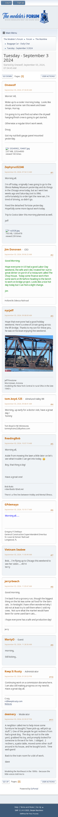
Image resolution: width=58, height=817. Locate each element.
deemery (10, 714)
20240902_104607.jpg (19, 148)
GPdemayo (12, 504)
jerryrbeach (12, 581)
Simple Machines (36, 810)
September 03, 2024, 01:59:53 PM (18, 676)
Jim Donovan (13, 249)
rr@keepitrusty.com (13, 701)
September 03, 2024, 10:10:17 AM (18, 509)
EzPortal (34, 788)
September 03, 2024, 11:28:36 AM (18, 644)
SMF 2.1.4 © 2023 (22, 810)
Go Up (6, 782)
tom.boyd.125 (13, 399)
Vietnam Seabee (15, 549)
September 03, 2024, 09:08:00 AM (18, 315)
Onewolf (10, 85)
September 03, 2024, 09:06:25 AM (18, 254)
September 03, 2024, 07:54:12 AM (18, 172)
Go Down (7, 76)
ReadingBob (12, 438)
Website (8, 704)
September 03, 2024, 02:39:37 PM (18, 719)
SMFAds (23, 814)
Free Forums (33, 814)
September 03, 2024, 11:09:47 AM (18, 586)
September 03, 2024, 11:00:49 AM (18, 554)
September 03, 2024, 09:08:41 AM (18, 403)
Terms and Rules (27, 807)
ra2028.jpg (14, 230)
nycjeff (9, 310)
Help (16, 807)
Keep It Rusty (13, 671)
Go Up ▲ (40, 807)
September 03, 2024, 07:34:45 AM (18, 90)
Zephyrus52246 (14, 167)
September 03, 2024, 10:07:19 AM (18, 443)
